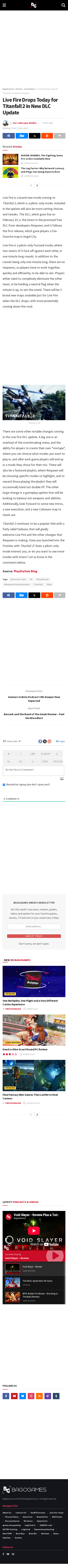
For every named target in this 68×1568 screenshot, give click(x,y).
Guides (18, 1537)
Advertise (27, 1517)
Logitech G (30, 1525)
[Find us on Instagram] (31, 1396)
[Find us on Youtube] (14, 1396)
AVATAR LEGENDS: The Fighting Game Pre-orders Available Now (42, 157)
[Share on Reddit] (47, 136)
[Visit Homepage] (33, 5)
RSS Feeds (57, 1517)
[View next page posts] (37, 185)
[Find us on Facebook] (6, 1396)
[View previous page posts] (31, 185)
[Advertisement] (34, 48)
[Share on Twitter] (34, 136)
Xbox (49, 584)
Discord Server (12, 1521)
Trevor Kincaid (13, 1009)
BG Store (28, 1521)
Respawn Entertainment (17, 584)
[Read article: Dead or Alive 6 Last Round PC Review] (34, 1030)
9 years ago (47, 122)
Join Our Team (56, 1512)
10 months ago (31, 176)
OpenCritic (42, 1521)
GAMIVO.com (46, 1525)
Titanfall (38, 584)
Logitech (25, 1529)
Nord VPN (7, 1533)
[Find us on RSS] (39, 1396)
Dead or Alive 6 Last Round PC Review (25, 1049)
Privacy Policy (11, 1517)
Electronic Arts (18, 579)
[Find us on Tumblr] (56, 1396)
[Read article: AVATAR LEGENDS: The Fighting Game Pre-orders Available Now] (10, 159)
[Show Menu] (4, 5)
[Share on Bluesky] (22, 136)
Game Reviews (13, 1042)
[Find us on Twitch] (47, 1396)
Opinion (10, 994)
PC (31, 579)
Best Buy (20, 1533)
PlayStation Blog (25, 571)
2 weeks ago (32, 1009)
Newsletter (42, 1517)
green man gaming (12, 1525)
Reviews (45, 1533)
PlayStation (43, 579)
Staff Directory (38, 1512)
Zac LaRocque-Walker (25, 122)
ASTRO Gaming (10, 1529)
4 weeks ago (28, 1054)
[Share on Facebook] (9, 136)
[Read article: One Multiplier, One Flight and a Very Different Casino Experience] (34, 981)
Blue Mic (33, 1533)
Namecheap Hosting (44, 1529)
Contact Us (21, 1512)
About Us (7, 1512)
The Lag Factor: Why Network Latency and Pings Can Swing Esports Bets (42, 170)
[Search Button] (63, 5)
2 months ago (31, 163)
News (56, 1533)
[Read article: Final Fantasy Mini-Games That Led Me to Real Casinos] (34, 1075)
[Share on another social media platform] (59, 136)
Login (62, 741)
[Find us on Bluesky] (22, 1396)
